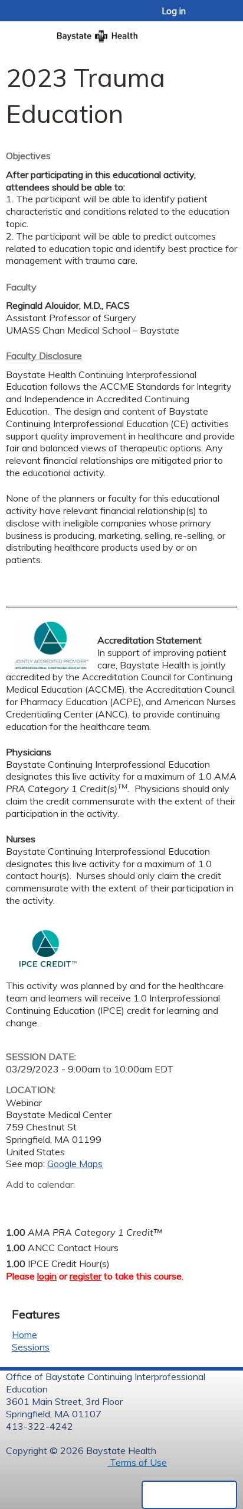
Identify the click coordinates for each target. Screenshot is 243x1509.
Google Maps (75, 1163)
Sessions (31, 1347)
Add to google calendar (18, 1203)
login (47, 1276)
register (85, 1276)
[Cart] (208, 17)
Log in (174, 11)
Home (24, 1334)
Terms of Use (137, 1462)
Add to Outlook (99, 1203)
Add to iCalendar (71, 1202)
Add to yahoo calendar (44, 1203)
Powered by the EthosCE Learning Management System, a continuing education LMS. (189, 1495)
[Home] (121, 32)
